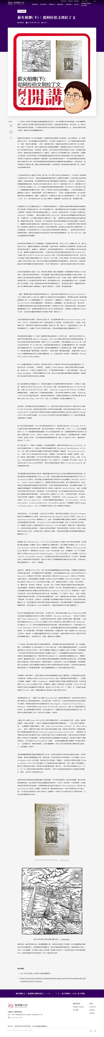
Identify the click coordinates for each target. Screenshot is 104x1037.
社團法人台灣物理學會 (15, 1012)
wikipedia (64, 860)
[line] (11, 132)
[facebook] (11, 126)
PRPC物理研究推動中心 (40, 1026)
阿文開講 (22, 11)
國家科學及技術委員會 (23, 1026)
